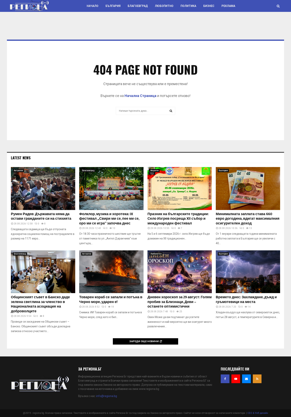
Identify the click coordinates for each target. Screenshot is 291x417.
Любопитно (164, 6)
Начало (92, 6)
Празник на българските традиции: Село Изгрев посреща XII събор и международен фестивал (178, 218)
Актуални (18, 170)
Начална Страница (140, 96)
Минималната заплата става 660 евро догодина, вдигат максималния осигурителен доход (248, 218)
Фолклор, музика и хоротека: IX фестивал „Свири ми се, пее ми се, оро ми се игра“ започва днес (109, 218)
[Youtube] (235, 378)
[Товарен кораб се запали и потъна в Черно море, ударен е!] (111, 271)
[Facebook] (225, 378)
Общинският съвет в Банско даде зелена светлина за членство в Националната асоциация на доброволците (40, 304)
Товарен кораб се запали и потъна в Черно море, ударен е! (110, 299)
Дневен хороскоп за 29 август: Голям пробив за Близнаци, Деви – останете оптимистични (179, 302)
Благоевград (138, 6)
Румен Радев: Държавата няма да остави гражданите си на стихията (41, 216)
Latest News (20, 157)
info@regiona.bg (106, 396)
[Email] (246, 378)
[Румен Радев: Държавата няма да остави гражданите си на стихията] (43, 188)
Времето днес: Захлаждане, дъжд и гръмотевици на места (246, 299)
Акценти (154, 170)
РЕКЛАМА (228, 6)
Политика (188, 6)
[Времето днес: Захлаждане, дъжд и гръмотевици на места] (248, 271)
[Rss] (257, 378)
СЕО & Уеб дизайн (257, 413)
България (113, 6)
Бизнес (208, 6)
